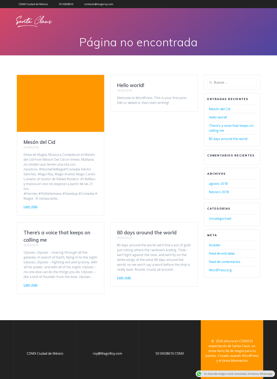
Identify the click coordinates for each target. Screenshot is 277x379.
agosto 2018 (218, 183)
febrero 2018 (219, 192)
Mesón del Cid (39, 142)
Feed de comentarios (224, 261)
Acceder (215, 245)
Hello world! (130, 85)
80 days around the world (147, 232)
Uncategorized (220, 218)
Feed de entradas (222, 253)
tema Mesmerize (235, 360)
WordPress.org (220, 270)
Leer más (31, 206)
